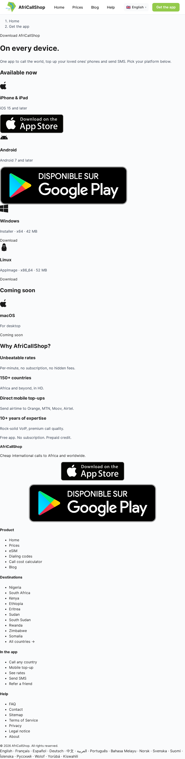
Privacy (15, 725)
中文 (70, 751)
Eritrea (14, 609)
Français (22, 751)
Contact (16, 709)
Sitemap (16, 715)
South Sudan (20, 620)
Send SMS (17, 678)
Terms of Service (23, 720)
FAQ (12, 704)
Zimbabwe (18, 630)
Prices (77, 7)
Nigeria (15, 587)
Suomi (175, 751)
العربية (82, 751)
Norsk (144, 751)
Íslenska (7, 756)
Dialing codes (20, 556)
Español (39, 751)
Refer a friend (20, 683)
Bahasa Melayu (123, 751)
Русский (24, 756)
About (14, 736)
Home (59, 7)
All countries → (22, 641)
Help (111, 7)
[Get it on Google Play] (92, 503)
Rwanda (16, 625)
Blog (95, 7)
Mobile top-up (21, 667)
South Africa (19, 592)
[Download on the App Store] (92, 471)
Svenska (160, 751)
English (6, 751)
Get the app (166, 7)
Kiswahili (70, 756)
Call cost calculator (25, 561)
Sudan (14, 614)
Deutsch (56, 751)
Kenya (14, 598)
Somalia (16, 636)
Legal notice (19, 731)
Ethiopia (16, 603)
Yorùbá (54, 756)
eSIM (13, 550)
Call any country (23, 662)
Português (99, 751)
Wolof (40, 756)
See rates (17, 673)
